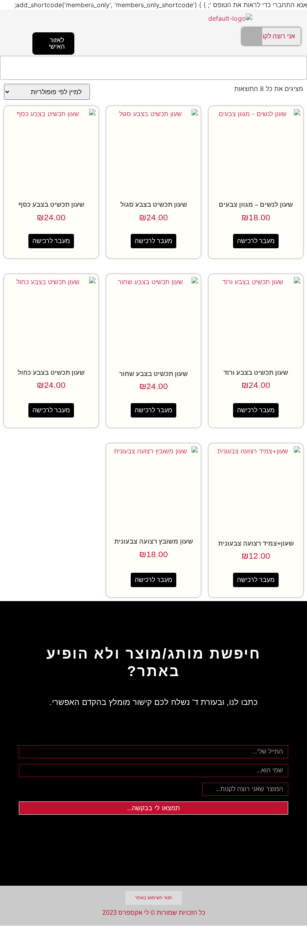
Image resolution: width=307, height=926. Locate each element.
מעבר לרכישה (256, 240)
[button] (153, 67)
